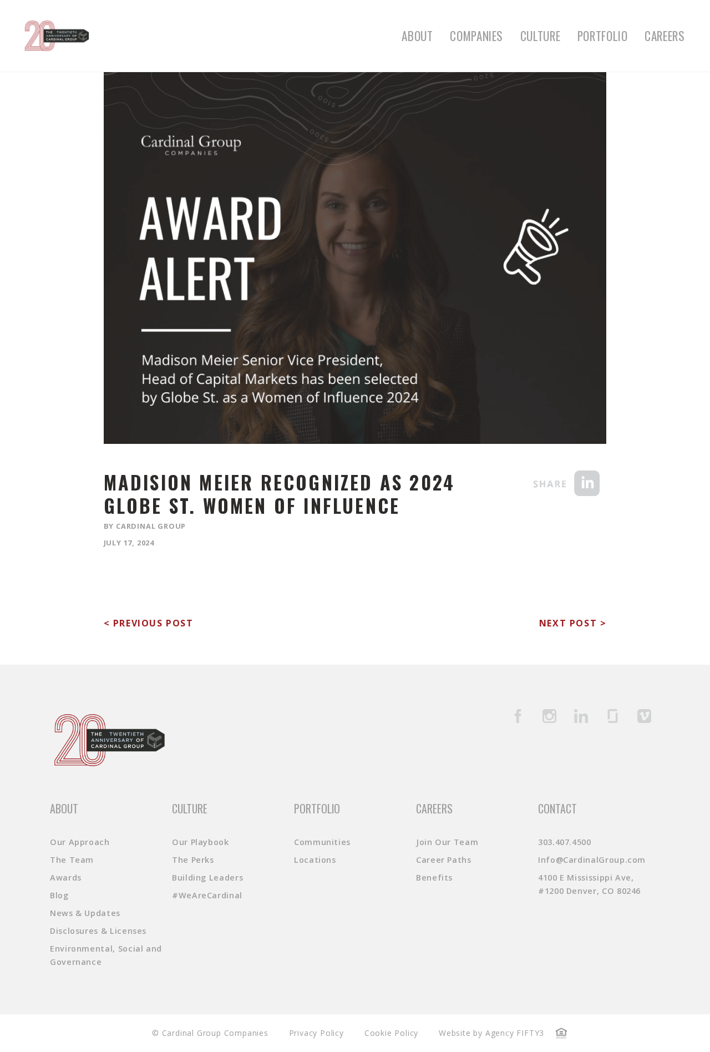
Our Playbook (200, 842)
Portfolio (602, 35)
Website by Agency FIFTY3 (491, 1033)
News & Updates (85, 913)
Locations (315, 859)
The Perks (193, 859)
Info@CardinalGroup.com (592, 859)
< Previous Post (149, 623)
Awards (66, 877)
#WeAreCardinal (207, 895)
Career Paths (443, 859)
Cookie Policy (391, 1033)
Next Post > (573, 623)
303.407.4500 (564, 842)
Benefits (434, 877)
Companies (476, 35)
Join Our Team (447, 842)
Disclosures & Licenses (98, 930)
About (417, 35)
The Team (72, 859)
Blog (59, 895)
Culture (540, 35)
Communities (322, 842)
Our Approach (80, 842)
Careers (664, 35)
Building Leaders (207, 877)
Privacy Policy (316, 1033)
